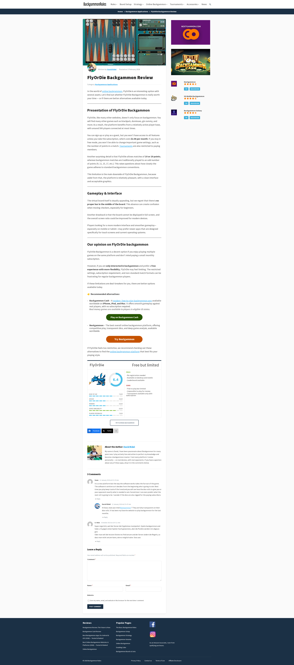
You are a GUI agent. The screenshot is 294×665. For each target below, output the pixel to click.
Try (186, 89)
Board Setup (125, 4)
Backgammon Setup (123, 631)
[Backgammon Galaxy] (174, 114)
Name (90, 585)
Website (90, 595)
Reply (98, 499)
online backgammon (112, 91)
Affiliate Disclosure (175, 661)
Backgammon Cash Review (92, 631)
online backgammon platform (125, 351)
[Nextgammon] (174, 86)
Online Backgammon (156, 4)
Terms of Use (160, 661)
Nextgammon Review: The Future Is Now (96, 627)
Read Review (195, 89)
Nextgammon (125, 508)
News (204, 4)
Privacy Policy (136, 661)
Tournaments (176, 4)
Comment (91, 559)
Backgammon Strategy (124, 635)
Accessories (192, 4)
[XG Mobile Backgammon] (174, 100)
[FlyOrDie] (97, 379)
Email (128, 585)
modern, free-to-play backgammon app (132, 300)
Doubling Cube (121, 647)
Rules (113, 4)
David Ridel (111, 69)
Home (120, 11)
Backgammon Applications (137, 11)
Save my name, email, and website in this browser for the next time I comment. (117, 600)
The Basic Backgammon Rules (126, 627)
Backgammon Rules (94, 661)
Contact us (148, 661)
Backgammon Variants (123, 639)
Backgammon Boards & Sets (126, 651)
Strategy (138, 4)
